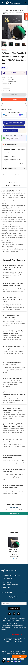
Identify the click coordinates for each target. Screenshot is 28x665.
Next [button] (25, 28)
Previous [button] (2, 28)
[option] (14, 27)
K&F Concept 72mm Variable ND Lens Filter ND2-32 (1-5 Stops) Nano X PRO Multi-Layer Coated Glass (14, 553)
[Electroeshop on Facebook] (9, 613)
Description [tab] (13, 183)
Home (3, 9)
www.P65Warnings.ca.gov (19, 642)
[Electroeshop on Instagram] (18, 613)
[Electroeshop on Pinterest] (14, 613)
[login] (20, 2)
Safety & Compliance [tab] (13, 185)
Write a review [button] (14, 513)
